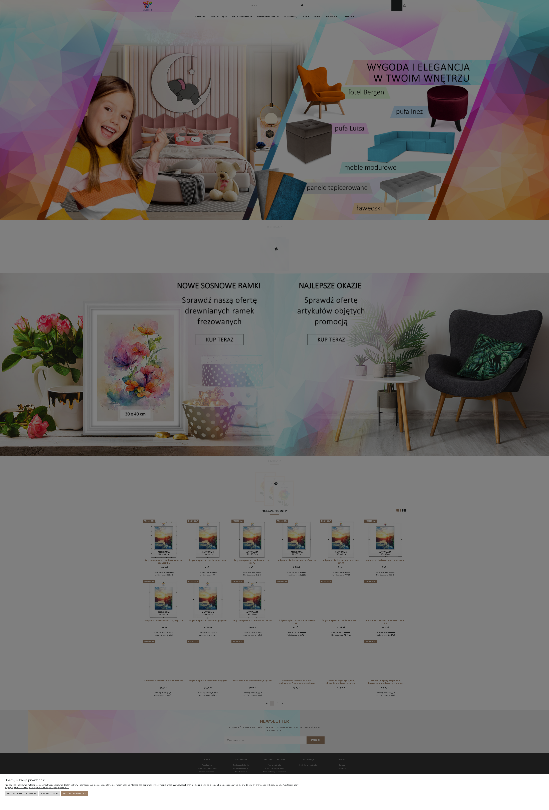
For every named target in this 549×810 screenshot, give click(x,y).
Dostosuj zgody (49, 794)
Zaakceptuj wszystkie (74, 794)
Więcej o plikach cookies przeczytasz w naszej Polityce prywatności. (37, 787)
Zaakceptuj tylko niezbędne (21, 794)
